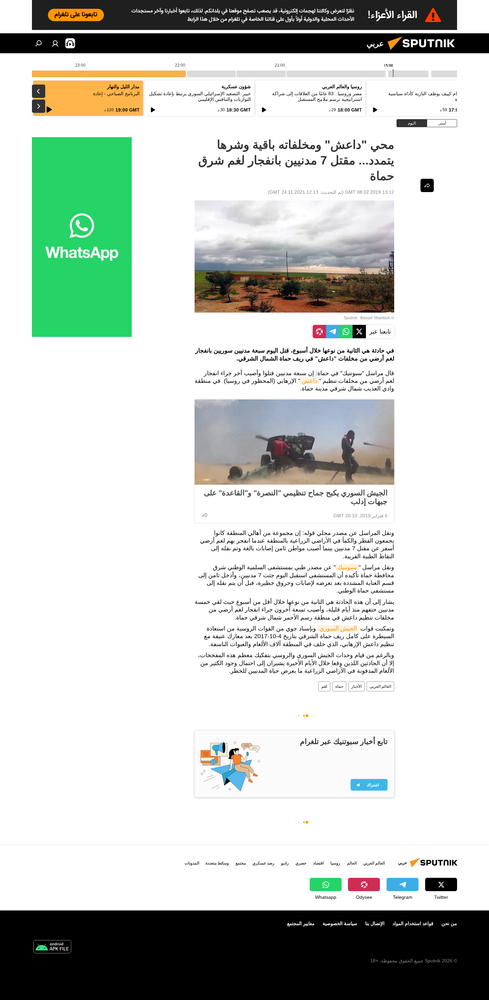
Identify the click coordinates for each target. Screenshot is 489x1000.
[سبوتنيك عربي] (424, 51)
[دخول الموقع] (55, 43)
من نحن (449, 923)
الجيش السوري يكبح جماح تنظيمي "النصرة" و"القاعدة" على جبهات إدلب (296, 497)
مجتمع (241, 863)
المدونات (192, 863)
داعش (309, 380)
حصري (300, 863)
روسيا (335, 863)
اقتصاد (318, 863)
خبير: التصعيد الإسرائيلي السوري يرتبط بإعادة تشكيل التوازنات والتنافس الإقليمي (200, 96)
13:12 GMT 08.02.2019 (369, 192)
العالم (352, 863)
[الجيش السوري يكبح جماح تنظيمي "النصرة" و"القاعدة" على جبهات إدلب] (294, 442)
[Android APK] (52, 947)
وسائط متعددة (217, 863)
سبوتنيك (347, 567)
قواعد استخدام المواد (413, 923)
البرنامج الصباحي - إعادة (116, 93)
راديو (285, 863)
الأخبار (356, 686)
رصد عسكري (263, 863)
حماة (339, 686)
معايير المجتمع (301, 923)
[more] (205, 515)
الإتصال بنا (375, 923)
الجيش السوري (338, 628)
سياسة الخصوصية (340, 923)
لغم (324, 686)
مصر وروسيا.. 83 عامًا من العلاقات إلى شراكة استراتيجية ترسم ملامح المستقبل (317, 96)
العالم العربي (380, 686)
